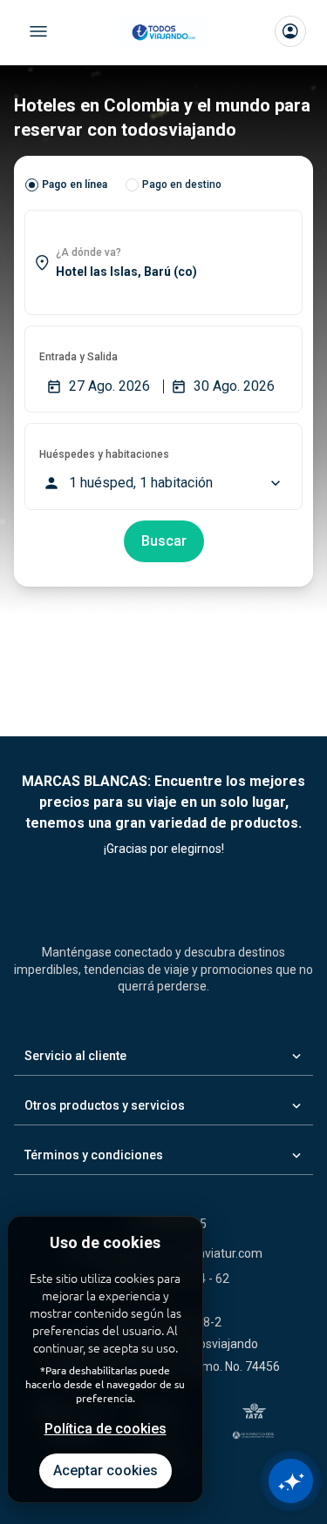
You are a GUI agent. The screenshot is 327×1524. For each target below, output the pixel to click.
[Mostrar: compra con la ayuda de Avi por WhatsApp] (291, 1481)
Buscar (164, 541)
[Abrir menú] (38, 31)
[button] (163, 262)
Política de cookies (105, 1428)
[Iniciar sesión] (290, 31)
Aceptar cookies (105, 1470)
